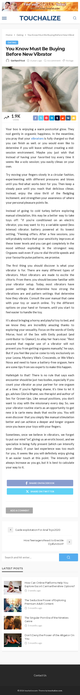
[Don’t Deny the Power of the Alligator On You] (13, 640)
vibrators (37, 138)
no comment (54, 60)
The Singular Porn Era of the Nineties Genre (46, 619)
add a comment (19, 510)
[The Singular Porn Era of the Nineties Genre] (13, 623)
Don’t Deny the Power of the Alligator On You (49, 637)
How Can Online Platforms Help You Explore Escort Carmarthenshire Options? (50, 584)
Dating (12, 42)
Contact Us (40, 675)
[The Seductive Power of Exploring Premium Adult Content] (13, 605)
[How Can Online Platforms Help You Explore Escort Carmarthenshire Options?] (13, 588)
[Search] (74, 18)
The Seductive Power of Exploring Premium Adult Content (45, 602)
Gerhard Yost (18, 60)
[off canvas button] (4, 18)
